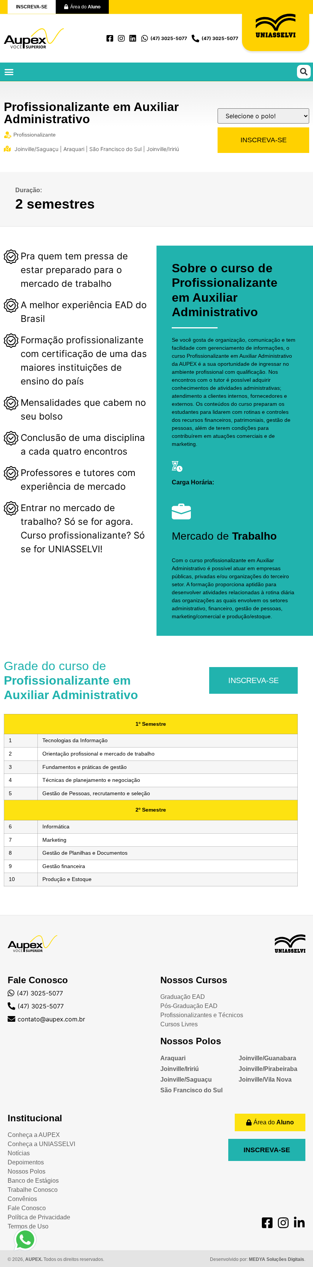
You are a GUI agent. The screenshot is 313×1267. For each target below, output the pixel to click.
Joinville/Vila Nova (265, 1079)
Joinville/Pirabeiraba (268, 1069)
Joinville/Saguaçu (186, 1079)
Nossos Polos (190, 1041)
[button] (9, 71)
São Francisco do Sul (191, 1090)
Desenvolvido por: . (257, 1259)
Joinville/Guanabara (267, 1058)
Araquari (173, 1058)
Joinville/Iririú (179, 1069)
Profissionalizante (34, 135)
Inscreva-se (263, 140)
